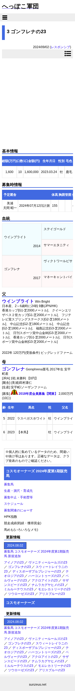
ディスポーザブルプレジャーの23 (36, 571)
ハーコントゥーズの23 (44, 576)
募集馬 (9, 484)
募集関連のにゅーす (18, 510)
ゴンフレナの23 (19, 567)
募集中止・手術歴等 (18, 497)
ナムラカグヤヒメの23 (48, 585)
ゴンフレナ (13, 368)
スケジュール (13, 503)
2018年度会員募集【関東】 (38, 393)
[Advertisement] (37, 101)
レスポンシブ (60, 47)
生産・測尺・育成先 (18, 490)
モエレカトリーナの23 (54, 589)
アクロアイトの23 (45, 580)
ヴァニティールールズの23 (47, 562)
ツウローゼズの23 (21, 594)
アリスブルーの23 (52, 594)
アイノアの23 (14, 562)
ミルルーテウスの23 (18, 589)
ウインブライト (18, 301)
